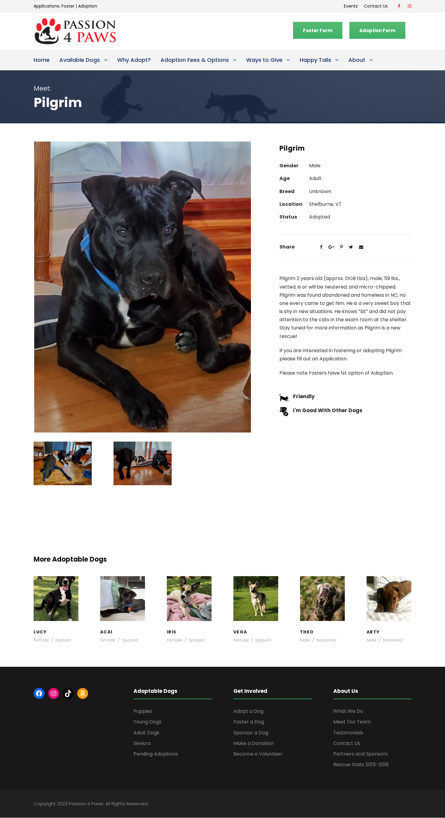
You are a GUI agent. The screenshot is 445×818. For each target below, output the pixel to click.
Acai (122, 588)
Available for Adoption (256, 613)
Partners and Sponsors (360, 753)
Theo (322, 588)
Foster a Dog (248, 721)
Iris (189, 588)
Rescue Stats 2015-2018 (361, 764)
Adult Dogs (146, 732)
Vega (255, 594)
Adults (253, 600)
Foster (67, 6)
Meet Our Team (352, 721)
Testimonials (348, 732)
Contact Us (377, 6)
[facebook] (399, 6)
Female (41, 640)
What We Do (348, 711)
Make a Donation (253, 743)
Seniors (142, 743)
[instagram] (409, 6)
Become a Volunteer (257, 753)
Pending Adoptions (156, 753)
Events (351, 6)
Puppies (143, 711)
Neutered (326, 640)
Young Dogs (391, 619)
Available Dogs (79, 60)
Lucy (56, 588)
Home (42, 60)
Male (305, 640)
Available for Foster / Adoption (56, 603)
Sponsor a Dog (250, 732)
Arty (388, 591)
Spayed (63, 640)
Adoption (87, 6)
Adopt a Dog (248, 711)
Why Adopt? (134, 60)
